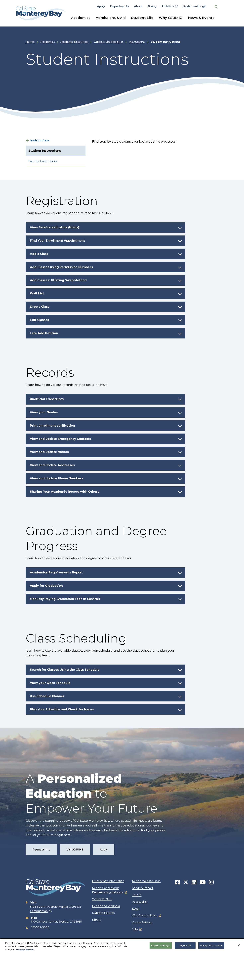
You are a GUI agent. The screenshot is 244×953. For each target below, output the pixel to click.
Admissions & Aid (111, 18)
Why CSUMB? (171, 18)
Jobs (135, 929)
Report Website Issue (146, 881)
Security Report (142, 888)
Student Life (142, 18)
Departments (119, 6)
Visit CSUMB (75, 849)
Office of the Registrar (108, 41)
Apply (101, 6)
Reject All (185, 945)
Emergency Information (108, 881)
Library (96, 919)
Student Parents (103, 912)
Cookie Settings (142, 922)
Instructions (137, 41)
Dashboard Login (194, 6)
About (138, 6)
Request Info (41, 849)
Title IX (136, 895)
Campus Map (39, 911)
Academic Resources (74, 41)
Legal (135, 908)
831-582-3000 (40, 927)
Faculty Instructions (43, 161)
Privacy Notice (25, 949)
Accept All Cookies (211, 945)
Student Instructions (44, 151)
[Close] (238, 945)
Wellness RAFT (102, 899)
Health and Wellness (106, 906)
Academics (80, 18)
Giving (152, 6)
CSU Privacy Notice (144, 915)
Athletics (168, 6)
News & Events (201, 18)
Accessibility (140, 901)
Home (30, 41)
